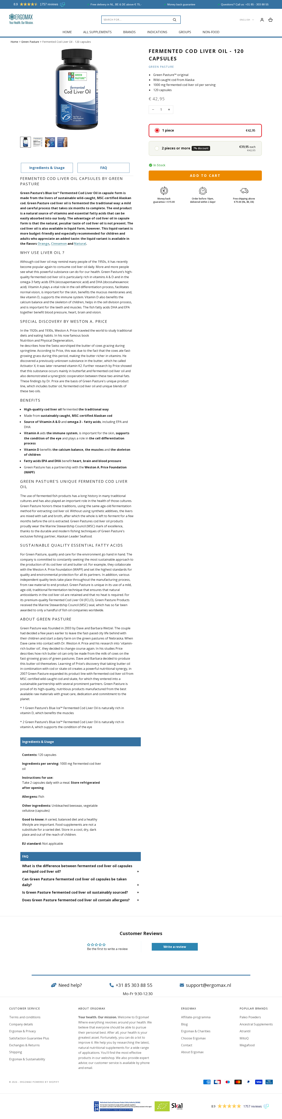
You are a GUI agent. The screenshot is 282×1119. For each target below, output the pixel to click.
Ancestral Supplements (256, 1024)
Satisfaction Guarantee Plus (29, 1038)
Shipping (15, 1052)
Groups (185, 32)
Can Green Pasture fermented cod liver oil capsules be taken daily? (74, 882)
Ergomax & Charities (195, 1031)
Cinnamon (59, 243)
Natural (80, 243)
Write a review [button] (174, 947)
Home (67, 32)
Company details (21, 1024)
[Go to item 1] (25, 142)
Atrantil (245, 1031)
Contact (186, 1045)
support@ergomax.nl (208, 985)
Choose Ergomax (193, 1038)
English (245, 19)
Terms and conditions (24, 1017)
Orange (43, 243)
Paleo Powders (250, 1017)
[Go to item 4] (62, 142)
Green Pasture (30, 42)
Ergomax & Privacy (22, 1031)
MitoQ (244, 1038)
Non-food (211, 32)
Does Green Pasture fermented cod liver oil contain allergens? (76, 900)
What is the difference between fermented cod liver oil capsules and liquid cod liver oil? (77, 869)
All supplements (97, 32)
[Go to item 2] (37, 142)
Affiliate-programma (195, 1017)
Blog (184, 1024)
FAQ (103, 167)
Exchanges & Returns (24, 1045)
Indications (157, 32)
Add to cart (205, 175)
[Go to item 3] (50, 142)
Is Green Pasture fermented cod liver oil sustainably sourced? (75, 892)
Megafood (247, 1045)
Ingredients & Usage (47, 167)
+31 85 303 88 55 (134, 985)
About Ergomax (192, 1052)
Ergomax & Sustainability (27, 1059)
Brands (129, 32)
